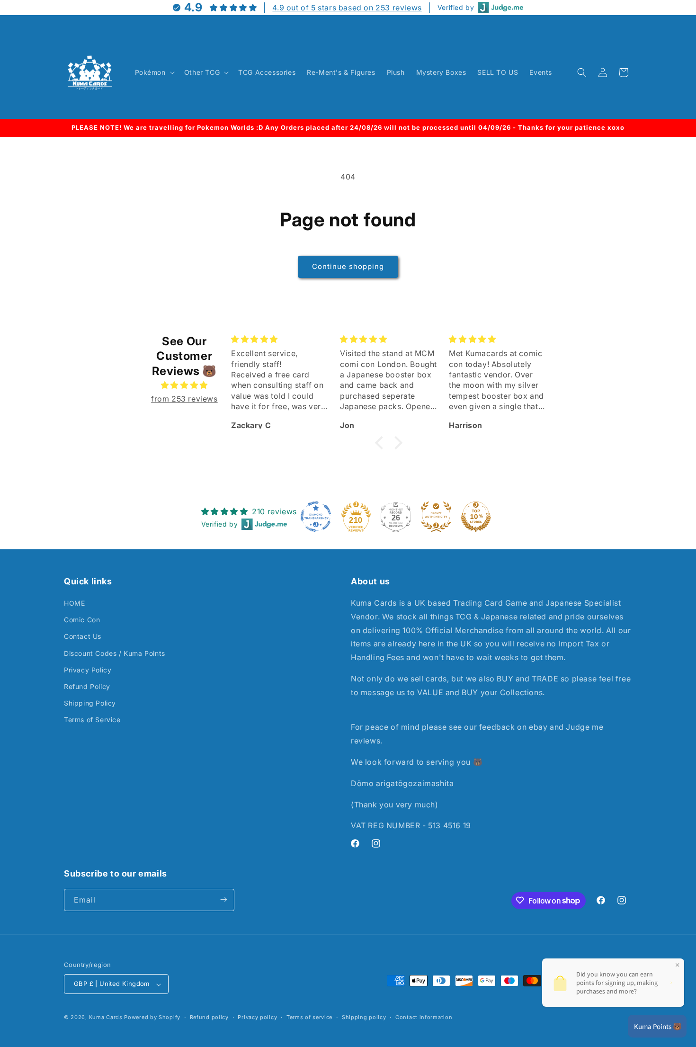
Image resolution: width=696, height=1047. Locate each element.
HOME (74, 604)
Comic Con (82, 620)
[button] (153, 72)
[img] (184, 385)
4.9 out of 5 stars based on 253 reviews (346, 7)
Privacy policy (257, 1017)
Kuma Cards (106, 1017)
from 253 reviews (184, 398)
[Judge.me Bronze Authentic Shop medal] (436, 516)
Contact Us (82, 637)
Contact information (423, 1017)
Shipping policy (364, 1017)
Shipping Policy (90, 703)
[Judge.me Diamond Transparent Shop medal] (316, 516)
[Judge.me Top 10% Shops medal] (476, 516)
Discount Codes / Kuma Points (114, 653)
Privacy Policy (87, 670)
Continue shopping (348, 266)
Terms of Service (92, 720)
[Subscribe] (223, 899)
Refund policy (209, 1017)
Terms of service (309, 1017)
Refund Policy (87, 687)
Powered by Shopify (152, 1017)
